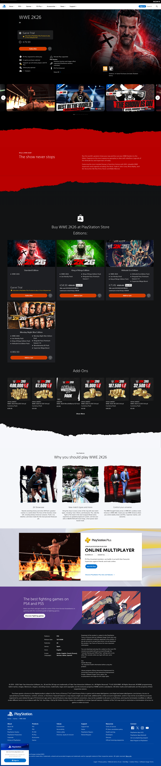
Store (11, 6)
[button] (80, 97)
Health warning (110, 732)
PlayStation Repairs (87, 732)
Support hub (85, 726)
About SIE (10, 726)
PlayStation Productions (14, 735)
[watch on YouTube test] (99, 108)
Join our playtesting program (139, 738)
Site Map (125, 762)
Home (9, 718)
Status (83, 729)
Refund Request (86, 735)
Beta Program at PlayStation (139, 740)
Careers (9, 729)
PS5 (19, 6)
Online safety (61, 732)
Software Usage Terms (147, 762)
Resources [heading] (109, 724)
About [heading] (9, 724)
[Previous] (3, 97)
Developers (109, 735)
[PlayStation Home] (4, 6)
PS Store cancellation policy (114, 729)
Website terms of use (114, 762)
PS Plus (39, 6)
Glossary (108, 737)
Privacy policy (102, 762)
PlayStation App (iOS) (136, 732)
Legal (95, 762)
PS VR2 (34, 732)
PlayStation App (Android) (138, 735)
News (62, 6)
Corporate (10, 737)
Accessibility (60, 729)
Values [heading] (59, 724)
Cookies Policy (134, 762)
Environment (60, 726)
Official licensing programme (115, 740)
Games (28, 6)
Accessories (51, 6)
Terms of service (111, 726)
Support (72, 6)
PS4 (33, 729)
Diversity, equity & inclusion (65, 735)
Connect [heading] (133, 724)
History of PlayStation (13, 740)
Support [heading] (84, 724)
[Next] (157, 97)
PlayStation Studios (13, 732)
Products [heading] (35, 724)
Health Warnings (86, 663)
